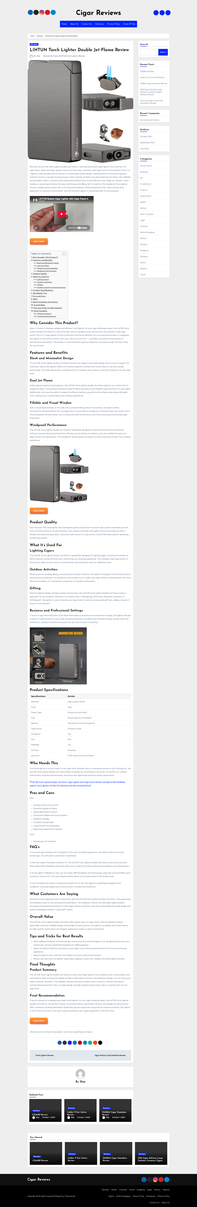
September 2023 (147, 143)
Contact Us (87, 24)
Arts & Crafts (146, 166)
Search (144, 44)
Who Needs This (40, 293)
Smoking (144, 256)
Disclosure (99, 24)
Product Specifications (43, 290)
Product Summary (44, 314)
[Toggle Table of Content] (63, 254)
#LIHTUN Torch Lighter (68, 56)
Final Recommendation (47, 316)
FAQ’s (35, 299)
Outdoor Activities (44, 282)
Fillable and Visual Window (47, 268)
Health (143, 202)
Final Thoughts (40, 311)
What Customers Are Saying (45, 302)
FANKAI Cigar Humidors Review (153, 83)
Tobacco (143, 269)
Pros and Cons (39, 296)
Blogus (58, 1196)
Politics (143, 238)
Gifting (40, 285)
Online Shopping (147, 232)
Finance (143, 190)
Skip (38, 56)
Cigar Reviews (98, 13)
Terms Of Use (129, 24)
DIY (141, 178)
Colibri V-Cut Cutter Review (152, 77)
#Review (81, 56)
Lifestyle (144, 226)
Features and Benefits (42, 260)
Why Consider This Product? (45, 257)
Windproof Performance (46, 271)
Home (64, 24)
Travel (142, 275)
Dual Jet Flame (43, 266)
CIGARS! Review (40, 1115)
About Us (74, 24)
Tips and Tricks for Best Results (47, 308)
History (143, 208)
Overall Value (39, 305)
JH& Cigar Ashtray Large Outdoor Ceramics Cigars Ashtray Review (151, 92)
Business (144, 172)
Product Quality (40, 274)
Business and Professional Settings (51, 287)
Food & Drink (145, 196)
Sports (143, 262)
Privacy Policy (114, 24)
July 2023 (144, 149)
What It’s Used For (41, 277)
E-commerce (145, 184)
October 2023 (146, 136)
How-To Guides (146, 214)
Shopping (144, 250)
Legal (142, 220)
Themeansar (69, 1196)
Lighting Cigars (43, 279)
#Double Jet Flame (50, 56)
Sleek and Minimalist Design (48, 263)
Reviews (34, 44)
